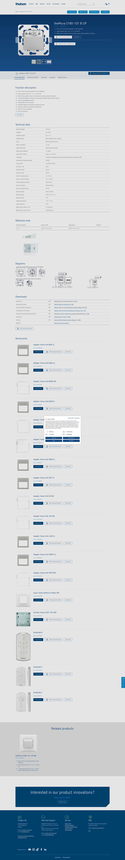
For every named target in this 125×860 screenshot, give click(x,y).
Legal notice (77, 417)
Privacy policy (71, 417)
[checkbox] (46, 432)
